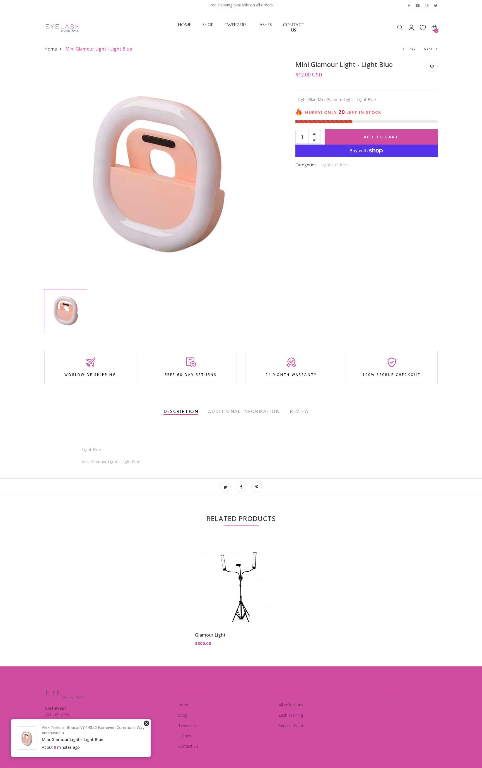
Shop (208, 24)
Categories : (307, 164)
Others (342, 164)
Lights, (328, 164)
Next (428, 49)
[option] (157, 174)
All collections (291, 704)
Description (181, 411)
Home (184, 24)
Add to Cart (381, 137)
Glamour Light (210, 635)
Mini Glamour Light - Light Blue (72, 739)
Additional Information (244, 411)
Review (299, 411)
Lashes (264, 24)
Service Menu (291, 725)
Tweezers (235, 24)
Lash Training (291, 715)
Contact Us (293, 27)
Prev (412, 49)
